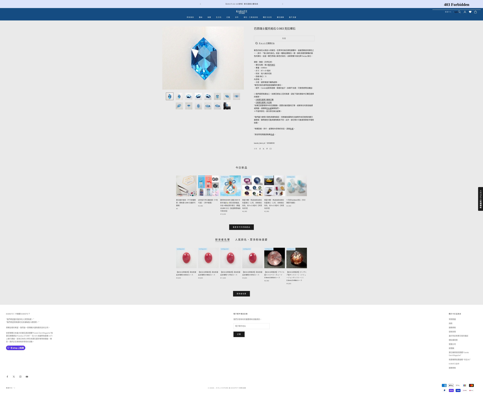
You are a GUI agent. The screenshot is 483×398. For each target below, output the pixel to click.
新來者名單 (222, 239)
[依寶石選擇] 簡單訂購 (264, 99)
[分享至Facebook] (260, 149)
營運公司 (452, 344)
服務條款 (452, 327)
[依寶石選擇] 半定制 (264, 102)
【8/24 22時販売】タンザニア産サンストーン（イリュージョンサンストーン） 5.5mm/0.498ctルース (296, 276)
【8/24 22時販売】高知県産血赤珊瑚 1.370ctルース (230, 273)
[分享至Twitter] (264, 149)
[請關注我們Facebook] (7, 376)
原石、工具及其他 (251, 17)
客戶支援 (292, 17)
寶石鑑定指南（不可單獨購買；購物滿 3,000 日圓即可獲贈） (186, 202)
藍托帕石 (271, 65)
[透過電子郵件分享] (271, 149)
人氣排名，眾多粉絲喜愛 (251, 239)
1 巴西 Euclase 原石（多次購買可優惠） (296, 201)
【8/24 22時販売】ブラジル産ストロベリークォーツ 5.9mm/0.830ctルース (274, 275)
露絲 (201, 17)
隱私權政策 (453, 340)
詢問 (450, 323)
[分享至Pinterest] (267, 149)
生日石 (218, 17)
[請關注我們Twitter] (14, 376)
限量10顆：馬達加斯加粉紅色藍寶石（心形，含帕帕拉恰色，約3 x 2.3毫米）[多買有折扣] (252, 204)
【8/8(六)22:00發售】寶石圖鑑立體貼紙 (241, 4)
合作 (237, 17)
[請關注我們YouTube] (27, 376)
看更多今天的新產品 (241, 227)
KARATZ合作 (454, 364)
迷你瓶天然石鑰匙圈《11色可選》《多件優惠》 (208, 201)
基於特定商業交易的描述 (458, 336)
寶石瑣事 (280, 17)
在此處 (269, 108)
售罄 (284, 38)
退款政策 (452, 332)
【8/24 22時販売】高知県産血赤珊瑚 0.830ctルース (186, 273)
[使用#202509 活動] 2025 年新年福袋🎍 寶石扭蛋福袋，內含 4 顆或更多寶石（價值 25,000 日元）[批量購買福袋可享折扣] (230, 205)
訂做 (228, 17)
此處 (291, 129)
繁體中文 (9, 388)
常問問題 (452, 319)
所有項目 (190, 17)
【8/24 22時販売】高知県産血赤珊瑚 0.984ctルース (208, 273)
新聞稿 (451, 348)
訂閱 (239, 334)
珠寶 (209, 17)
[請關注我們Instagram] (20, 376)
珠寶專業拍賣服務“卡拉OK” (460, 359)
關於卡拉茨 (267, 17)
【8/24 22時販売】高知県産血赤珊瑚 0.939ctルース (252, 273)
